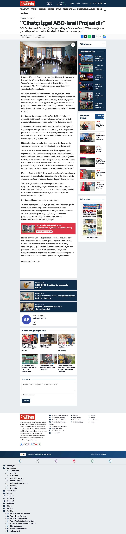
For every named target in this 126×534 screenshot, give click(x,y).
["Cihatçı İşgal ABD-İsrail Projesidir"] (48, 58)
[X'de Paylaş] (85, 36)
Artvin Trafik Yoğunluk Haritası (22, 521)
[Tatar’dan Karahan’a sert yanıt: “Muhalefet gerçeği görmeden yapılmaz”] (66, 359)
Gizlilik (93, 417)
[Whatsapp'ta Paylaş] (89, 36)
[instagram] (55, 461)
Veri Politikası (95, 420)
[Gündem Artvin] (27, 3)
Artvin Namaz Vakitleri (59, 420)
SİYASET (31, 18)
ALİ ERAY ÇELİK (39, 318)
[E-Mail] (34, 323)
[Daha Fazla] (93, 36)
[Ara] (105, 3)
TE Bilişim (103, 454)
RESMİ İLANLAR (69, 9)
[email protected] (29, 431)
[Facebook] (21, 444)
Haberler (23, 18)
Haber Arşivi (56, 433)
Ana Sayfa (11, 466)
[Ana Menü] (105, 11)
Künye (93, 422)
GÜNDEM (42, 9)
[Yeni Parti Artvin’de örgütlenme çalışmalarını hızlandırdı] (66, 339)
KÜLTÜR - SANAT (54, 9)
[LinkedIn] (32, 444)
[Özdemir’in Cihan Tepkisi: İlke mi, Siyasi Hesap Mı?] (48, 359)
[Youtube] (35, 444)
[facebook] (19, 461)
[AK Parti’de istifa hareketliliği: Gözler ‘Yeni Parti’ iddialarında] (30, 359)
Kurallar (93, 415)
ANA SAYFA (24, 9)
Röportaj (10, 498)
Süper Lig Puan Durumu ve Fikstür (23, 523)
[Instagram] (28, 444)
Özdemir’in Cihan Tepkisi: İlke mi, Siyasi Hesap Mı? (48, 367)
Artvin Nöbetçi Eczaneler (60, 415)
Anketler (10, 503)
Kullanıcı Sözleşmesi (79, 420)
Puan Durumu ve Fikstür (59, 426)
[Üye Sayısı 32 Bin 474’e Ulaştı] (48, 339)
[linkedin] (109, 461)
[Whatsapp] (39, 444)
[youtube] (73, 461)
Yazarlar (10, 496)
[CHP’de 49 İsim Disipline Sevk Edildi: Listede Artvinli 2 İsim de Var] (30, 339)
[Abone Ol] (104, 36)
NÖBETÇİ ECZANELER (86, 9)
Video (9, 493)
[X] (25, 444)
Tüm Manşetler (57, 428)
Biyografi (10, 501)
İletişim (75, 415)
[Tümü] (103, 44)
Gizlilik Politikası (78, 422)
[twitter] (37, 461)
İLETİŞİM (24, 13)
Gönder (26, 400)
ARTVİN (34, 9)
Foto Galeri (11, 491)
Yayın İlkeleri (77, 417)
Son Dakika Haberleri (58, 431)
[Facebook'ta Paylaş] (82, 36)
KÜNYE (99, 9)
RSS (24, 454)
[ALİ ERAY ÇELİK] (26, 319)
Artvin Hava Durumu (58, 417)
